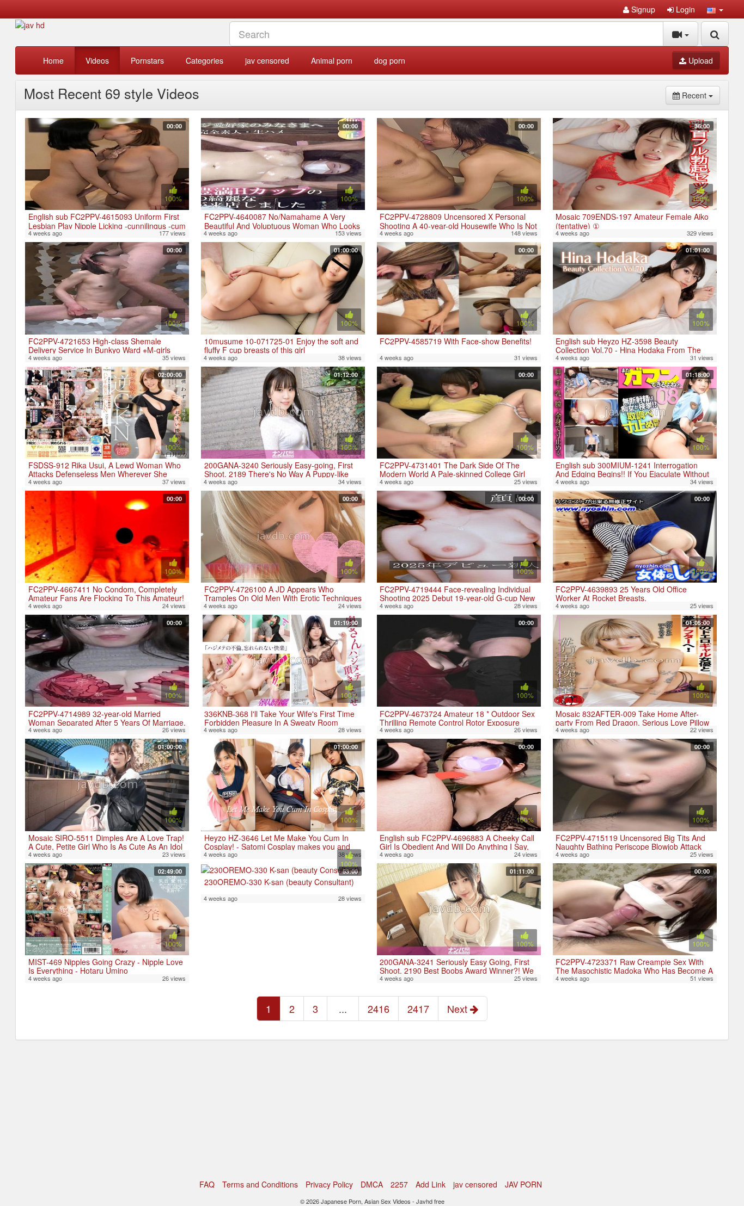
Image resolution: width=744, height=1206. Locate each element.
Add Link (431, 1184)
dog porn (389, 60)
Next (458, 1008)
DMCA (372, 1184)
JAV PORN (523, 1184)
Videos (97, 60)
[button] (715, 9)
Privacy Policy (329, 1184)
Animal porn (331, 60)
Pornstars (147, 60)
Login (684, 9)
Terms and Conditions (260, 1184)
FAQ (207, 1184)
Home (53, 60)
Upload (699, 60)
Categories (204, 60)
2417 (418, 1008)
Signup (642, 9)
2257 (399, 1184)
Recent (700, 95)
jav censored (267, 60)
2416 (378, 1008)
